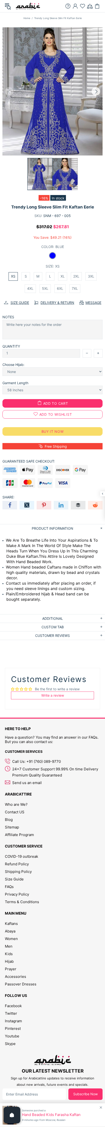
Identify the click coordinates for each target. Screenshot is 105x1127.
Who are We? (16, 804)
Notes (8, 317)
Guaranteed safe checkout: (28, 461)
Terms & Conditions (22, 902)
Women (11, 938)
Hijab (9, 961)
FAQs (9, 886)
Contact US (14, 812)
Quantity (11, 346)
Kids (9, 953)
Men (8, 946)
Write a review (52, 695)
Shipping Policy (18, 871)
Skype (10, 1043)
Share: (8, 497)
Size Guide (14, 879)
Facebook (13, 1005)
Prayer (10, 969)
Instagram (13, 1021)
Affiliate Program (19, 834)
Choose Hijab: (13, 364)
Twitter (11, 1013)
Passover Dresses (20, 984)
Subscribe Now (85, 1094)
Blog (9, 819)
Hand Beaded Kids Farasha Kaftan (51, 1115)
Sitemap (12, 827)
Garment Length (15, 383)
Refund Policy (17, 864)
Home (26, 18)
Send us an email (27, 782)
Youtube (12, 1036)
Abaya (10, 931)
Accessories (15, 976)
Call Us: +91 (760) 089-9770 (36, 761)
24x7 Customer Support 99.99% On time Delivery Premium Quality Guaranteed (55, 772)
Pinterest (13, 1028)
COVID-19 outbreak (21, 856)
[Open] (12, 1115)
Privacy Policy (17, 894)
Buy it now (53, 431)
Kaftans (11, 923)
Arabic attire (28, 6)
